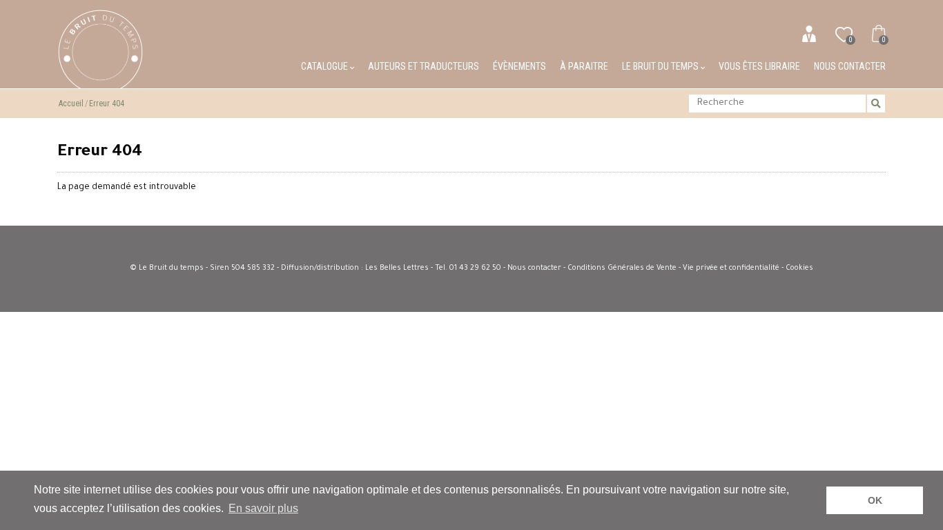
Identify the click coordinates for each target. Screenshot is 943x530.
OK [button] (875, 500)
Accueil (71, 103)
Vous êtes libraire (759, 66)
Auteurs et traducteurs (423, 66)
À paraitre (584, 66)
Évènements (519, 66)
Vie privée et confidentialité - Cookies (748, 268)
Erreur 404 (106, 103)
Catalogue (325, 66)
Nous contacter (850, 66)
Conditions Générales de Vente (622, 268)
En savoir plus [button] (263, 508)
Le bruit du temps (661, 66)
